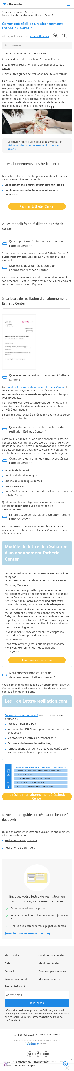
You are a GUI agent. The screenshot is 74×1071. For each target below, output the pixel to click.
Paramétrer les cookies (48, 1034)
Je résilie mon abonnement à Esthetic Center (37, 796)
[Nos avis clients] (37, 1045)
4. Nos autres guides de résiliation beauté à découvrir (34, 74)
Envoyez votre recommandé (21, 715)
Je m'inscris (37, 1003)
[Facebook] (64, 35)
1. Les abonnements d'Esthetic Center (24, 53)
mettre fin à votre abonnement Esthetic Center (36, 387)
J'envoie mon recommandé (24, 933)
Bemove (22, 1034)
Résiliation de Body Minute (21, 840)
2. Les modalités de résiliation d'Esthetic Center (30, 59)
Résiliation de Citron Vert (20, 847)
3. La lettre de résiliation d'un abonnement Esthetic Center (33, 66)
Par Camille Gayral (39, 36)
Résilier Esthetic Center (37, 206)
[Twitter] (55, 35)
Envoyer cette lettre (37, 660)
